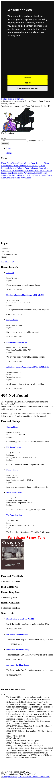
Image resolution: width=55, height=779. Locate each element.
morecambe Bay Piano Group (17, 634)
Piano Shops (34, 165)
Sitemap (37, 175)
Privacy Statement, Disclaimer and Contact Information (25, 777)
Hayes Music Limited (14, 492)
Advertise (28, 173)
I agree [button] (27, 77)
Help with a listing (26, 175)
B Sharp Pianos (12, 470)
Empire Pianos (12, 320)
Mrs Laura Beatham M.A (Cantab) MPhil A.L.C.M (25, 295)
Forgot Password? (7, 262)
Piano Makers (24, 163)
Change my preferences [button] (27, 88)
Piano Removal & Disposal (16, 342)
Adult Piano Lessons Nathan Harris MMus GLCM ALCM (27, 367)
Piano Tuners (12, 163)
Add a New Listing (23, 178)
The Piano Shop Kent (14, 515)
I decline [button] (27, 83)
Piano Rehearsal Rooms (35, 168)
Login (8, 148)
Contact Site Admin (9, 175)
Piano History (35, 170)
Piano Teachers (37, 163)
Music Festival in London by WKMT (20, 619)
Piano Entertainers (21, 165)
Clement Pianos (12, 427)
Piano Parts (24, 170)
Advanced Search (39, 173)
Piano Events (17, 173)
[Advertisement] (27, 56)
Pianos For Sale (12, 170)
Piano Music (6, 173)
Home (9, 153)
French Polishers (17, 168)
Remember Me (10, 254)
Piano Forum (46, 170)
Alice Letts (10, 273)
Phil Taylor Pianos (13, 447)
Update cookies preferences (12, 99)
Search (5, 144)
